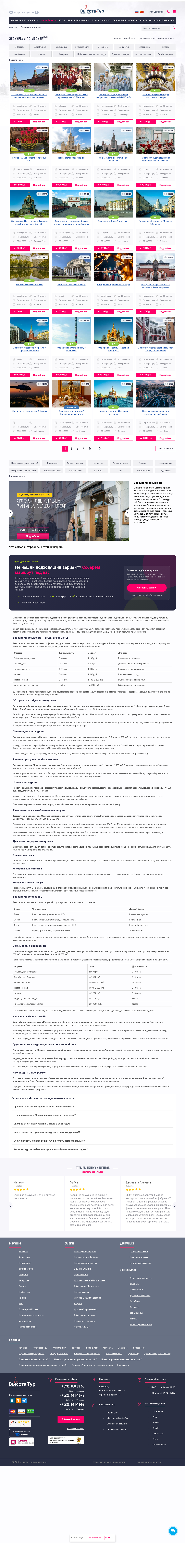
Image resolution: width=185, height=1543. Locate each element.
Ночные (22, 1298)
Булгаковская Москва (140, 1295)
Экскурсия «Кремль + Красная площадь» (113, 349)
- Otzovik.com (157, 1433)
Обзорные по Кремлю (84, 1315)
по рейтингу (130, 38)
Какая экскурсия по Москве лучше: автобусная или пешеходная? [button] (51, 1149)
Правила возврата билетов (157, 1354)
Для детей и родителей (85, 1309)
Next (127, 513)
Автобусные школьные (141, 1278)
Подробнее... (96, 1538)
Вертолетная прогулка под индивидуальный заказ (155, 412)
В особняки (135, 1301)
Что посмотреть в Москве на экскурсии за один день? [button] (45, 1115)
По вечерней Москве (28, 1309)
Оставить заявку (146, 587)
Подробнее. (33, 536)
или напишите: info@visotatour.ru (147, 595)
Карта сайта (123, 1365)
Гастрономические (28, 1327)
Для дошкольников (139, 1251)
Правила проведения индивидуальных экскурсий (42, 1365)
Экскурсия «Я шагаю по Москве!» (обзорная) (155, 222)
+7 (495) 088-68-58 (72, 1387)
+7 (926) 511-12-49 (72, 1396)
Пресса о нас (139, 1348)
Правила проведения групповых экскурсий (74, 1359)
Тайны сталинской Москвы (71, 158)
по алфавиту (146, 38)
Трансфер (75, 1348)
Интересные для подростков (87, 1298)
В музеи (78, 1304)
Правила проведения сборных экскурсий (120, 1359)
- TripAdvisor (157, 1411)
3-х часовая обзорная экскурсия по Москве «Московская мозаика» (29, 96)
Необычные (24, 1292)
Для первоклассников (140, 1263)
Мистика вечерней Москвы (29, 284)
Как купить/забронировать (87, 1354)
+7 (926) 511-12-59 (72, 1405)
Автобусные (24, 1257)
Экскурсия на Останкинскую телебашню (71, 349)
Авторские (24, 1280)
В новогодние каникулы (141, 1324)
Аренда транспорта (140, 20)
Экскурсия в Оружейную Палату (114, 221)
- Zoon (154, 1417)
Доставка (133, 1354)
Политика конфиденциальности (109, 1462)
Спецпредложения (59, 1354)
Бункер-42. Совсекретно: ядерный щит (29, 159)
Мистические (25, 1321)
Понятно (109, 1538)
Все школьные (136, 1313)
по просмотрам (165, 38)
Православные (81, 1275)
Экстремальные (82, 1327)
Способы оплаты (114, 1354)
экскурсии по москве (23, 20)
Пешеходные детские (84, 1321)
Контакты (107, 1348)
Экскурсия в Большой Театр (72, 284)
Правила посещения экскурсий (33, 1359)
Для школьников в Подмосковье (89, 1280)
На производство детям (85, 1263)
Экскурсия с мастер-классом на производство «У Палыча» (72, 96)
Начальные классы (139, 1257)
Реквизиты (91, 1348)
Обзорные (23, 1275)
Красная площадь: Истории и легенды (113, 412)
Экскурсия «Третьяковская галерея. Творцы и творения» (156, 349)
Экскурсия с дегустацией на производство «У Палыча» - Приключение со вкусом (155, 161)
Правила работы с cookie (148, 1462)
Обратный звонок (71, 1419)
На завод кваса (81, 1292)
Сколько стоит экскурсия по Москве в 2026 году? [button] (42, 1123)
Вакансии (122, 1348)
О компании (59, 1348)
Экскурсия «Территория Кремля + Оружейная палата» (29, 349)
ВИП (21, 1304)
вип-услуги (119, 20)
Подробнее (39, 121)
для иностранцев (164, 20)
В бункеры (134, 1307)
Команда (23, 1348)
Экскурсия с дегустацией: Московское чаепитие (71, 412)
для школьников (77, 20)
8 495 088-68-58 (155, 11)
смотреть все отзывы (92, 1172)
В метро (22, 1286)
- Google (155, 1428)
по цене (115, 38)
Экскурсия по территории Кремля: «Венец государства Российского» (71, 222)
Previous (11, 513)
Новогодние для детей (85, 1251)
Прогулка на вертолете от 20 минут (29, 411)
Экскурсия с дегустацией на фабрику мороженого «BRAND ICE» (113, 96)
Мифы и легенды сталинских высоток (113, 159)
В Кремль (23, 1251)
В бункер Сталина (82, 1269)
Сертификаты (48, 20)
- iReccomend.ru (158, 1444)
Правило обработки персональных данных (92, 1365)
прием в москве (101, 20)
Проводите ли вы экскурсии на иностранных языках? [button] (44, 1106)
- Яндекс (155, 1422)
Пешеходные (25, 1263)
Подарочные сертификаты (31, 1354)
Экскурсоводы (40, 1348)
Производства (136, 1290)
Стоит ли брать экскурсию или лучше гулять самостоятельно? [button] (49, 1140)
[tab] (92, 1106)
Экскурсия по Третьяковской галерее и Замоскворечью (155, 286)
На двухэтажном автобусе (31, 1315)
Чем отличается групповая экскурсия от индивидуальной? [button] (47, 1132)
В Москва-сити (26, 1269)
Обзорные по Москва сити (86, 1286)
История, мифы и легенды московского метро (156, 96)
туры (62, 20)
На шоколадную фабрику (86, 1257)
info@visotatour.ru (75, 1428)
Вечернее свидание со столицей (113, 284)
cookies (88, 1538)
